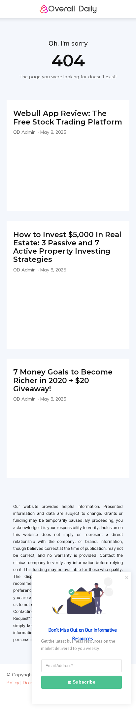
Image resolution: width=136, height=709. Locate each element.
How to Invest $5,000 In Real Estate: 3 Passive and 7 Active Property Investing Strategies (67, 247)
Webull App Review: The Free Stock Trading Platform (67, 117)
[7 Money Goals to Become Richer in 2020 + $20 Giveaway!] (68, 438)
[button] (11, 9)
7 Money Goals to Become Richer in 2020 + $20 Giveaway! (63, 380)
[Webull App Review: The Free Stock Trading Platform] (68, 172)
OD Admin (24, 132)
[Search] (127, 9)
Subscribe (84, 682)
